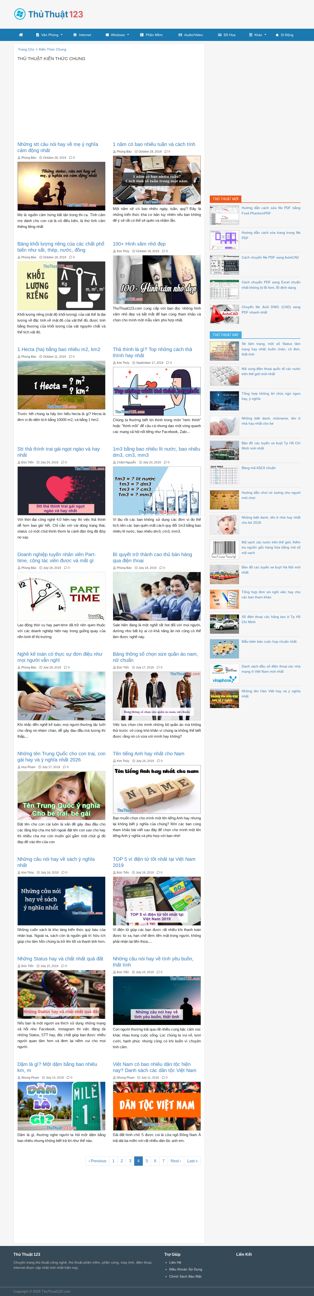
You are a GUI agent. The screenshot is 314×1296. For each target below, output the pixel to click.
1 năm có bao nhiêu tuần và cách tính (154, 144)
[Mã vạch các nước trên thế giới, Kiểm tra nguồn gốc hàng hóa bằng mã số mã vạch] (226, 549)
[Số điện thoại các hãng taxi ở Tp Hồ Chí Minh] (226, 624)
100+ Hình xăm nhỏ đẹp (139, 244)
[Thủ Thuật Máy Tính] (50, 14)
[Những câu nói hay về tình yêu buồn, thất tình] (157, 1000)
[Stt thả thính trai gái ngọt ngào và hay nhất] (61, 490)
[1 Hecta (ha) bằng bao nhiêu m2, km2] (61, 385)
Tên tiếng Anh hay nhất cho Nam (148, 753)
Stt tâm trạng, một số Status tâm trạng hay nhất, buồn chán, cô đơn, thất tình (271, 349)
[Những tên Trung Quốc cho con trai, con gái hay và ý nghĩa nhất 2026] (61, 795)
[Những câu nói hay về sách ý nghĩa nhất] (61, 901)
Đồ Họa (230, 35)
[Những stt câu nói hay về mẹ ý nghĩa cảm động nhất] (61, 186)
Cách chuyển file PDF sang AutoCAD (270, 257)
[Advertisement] (211, 13)
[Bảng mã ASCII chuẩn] (226, 475)
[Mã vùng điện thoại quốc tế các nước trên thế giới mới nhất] (226, 376)
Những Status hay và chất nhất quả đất (60, 958)
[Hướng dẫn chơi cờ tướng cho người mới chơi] (226, 499)
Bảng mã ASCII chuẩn (259, 468)
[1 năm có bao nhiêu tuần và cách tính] (157, 180)
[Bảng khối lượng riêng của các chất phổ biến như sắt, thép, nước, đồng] (61, 285)
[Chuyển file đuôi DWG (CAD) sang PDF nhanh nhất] (226, 314)
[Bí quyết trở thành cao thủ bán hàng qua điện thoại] (157, 596)
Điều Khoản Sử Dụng (185, 1269)
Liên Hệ (175, 1262)
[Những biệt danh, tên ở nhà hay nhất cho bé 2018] (226, 524)
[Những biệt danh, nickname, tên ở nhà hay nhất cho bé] (226, 425)
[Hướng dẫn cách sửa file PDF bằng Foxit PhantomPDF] (226, 215)
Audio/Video (193, 35)
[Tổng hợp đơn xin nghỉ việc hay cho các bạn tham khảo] (226, 599)
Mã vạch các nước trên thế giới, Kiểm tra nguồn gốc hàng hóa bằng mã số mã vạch (271, 547)
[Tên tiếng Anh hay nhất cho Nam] (157, 789)
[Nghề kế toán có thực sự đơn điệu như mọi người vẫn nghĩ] (61, 696)
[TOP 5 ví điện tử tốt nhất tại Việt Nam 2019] (157, 901)
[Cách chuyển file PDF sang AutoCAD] (226, 264)
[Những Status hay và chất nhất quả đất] (61, 994)
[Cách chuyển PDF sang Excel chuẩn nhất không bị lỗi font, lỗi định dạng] (226, 289)
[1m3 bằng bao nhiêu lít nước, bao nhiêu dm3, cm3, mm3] (157, 490)
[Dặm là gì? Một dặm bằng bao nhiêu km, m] (61, 1106)
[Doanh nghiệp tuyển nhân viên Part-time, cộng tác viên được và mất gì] (61, 596)
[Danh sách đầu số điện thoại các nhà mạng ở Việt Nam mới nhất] (226, 673)
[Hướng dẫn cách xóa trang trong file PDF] (226, 239)
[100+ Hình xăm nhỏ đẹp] (157, 279)
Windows (118, 35)
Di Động (287, 35)
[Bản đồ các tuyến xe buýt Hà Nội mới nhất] (226, 574)
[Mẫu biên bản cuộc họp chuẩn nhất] (226, 648)
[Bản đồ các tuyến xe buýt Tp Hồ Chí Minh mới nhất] (226, 450)
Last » (192, 1161)
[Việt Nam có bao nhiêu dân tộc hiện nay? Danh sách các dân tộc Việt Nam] (157, 1106)
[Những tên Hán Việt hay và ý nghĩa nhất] (226, 698)
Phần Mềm (154, 35)
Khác (258, 35)
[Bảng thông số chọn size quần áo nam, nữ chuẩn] (157, 696)
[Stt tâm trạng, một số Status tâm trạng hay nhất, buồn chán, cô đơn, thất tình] (226, 351)
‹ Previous (97, 1161)
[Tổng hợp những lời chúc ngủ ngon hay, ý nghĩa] (226, 400)
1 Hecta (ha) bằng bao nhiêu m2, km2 (58, 349)
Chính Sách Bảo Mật (185, 1276)
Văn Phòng (49, 35)
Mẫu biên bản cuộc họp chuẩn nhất (269, 641)
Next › (176, 1161)
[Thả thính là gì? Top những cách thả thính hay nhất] (157, 391)
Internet (85, 35)
